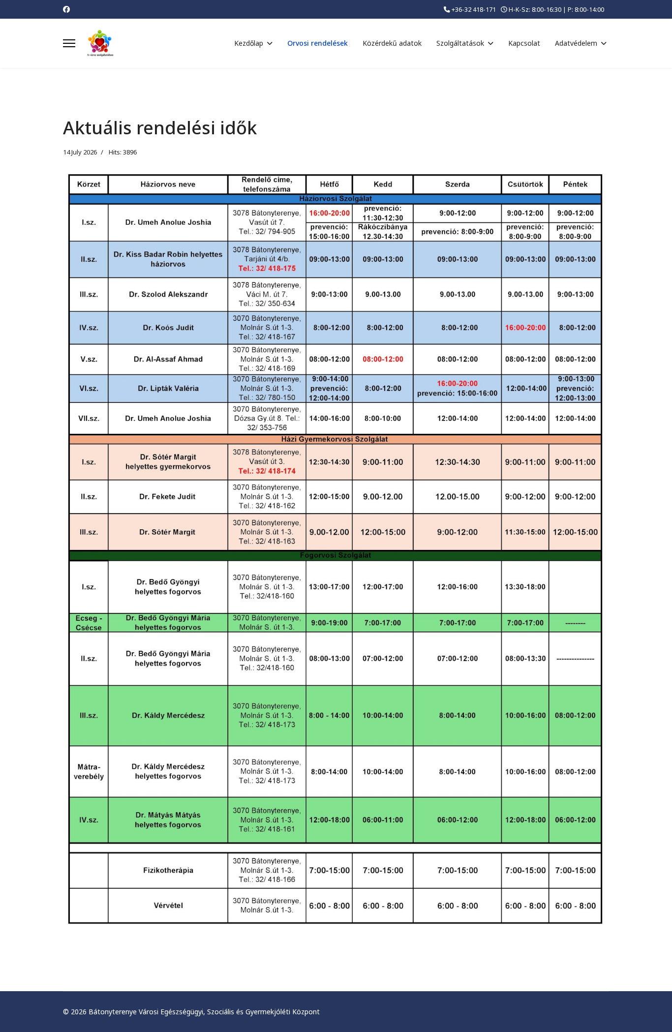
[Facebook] (66, 9)
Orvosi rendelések (317, 43)
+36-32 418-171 (474, 9)
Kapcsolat (524, 43)
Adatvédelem (576, 43)
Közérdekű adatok (392, 43)
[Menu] (69, 43)
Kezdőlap (248, 43)
